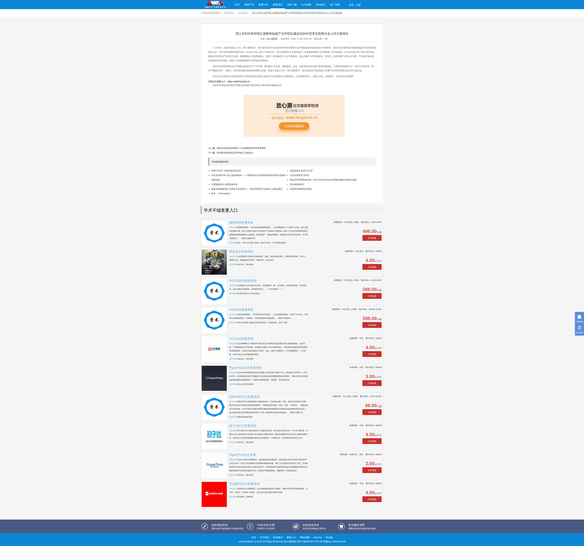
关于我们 (264, 537)
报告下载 (292, 4)
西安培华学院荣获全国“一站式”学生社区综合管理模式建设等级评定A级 (323, 179)
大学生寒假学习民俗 (299, 175)
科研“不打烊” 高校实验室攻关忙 (226, 170)
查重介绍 (263, 4)
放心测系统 (272, 38)
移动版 (329, 537)
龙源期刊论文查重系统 (244, 483)
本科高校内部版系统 (243, 280)
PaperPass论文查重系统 (245, 367)
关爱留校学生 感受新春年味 (224, 184)
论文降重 (306, 4)
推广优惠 (335, 4)
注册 (358, 5)
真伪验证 (320, 4)
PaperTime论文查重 (242, 454)
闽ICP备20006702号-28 (310, 541)
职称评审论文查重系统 (244, 396)
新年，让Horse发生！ (221, 193)
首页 (237, 4)
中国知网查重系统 (210, 13)
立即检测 (372, 237)
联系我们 (278, 537)
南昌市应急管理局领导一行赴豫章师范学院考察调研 (241, 147)
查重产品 (249, 4)
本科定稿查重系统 (241, 309)
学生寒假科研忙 (297, 184)
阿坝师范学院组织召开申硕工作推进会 (235, 152)
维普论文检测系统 (241, 251)
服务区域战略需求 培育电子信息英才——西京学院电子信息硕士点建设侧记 (246, 188)
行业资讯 (243, 13)
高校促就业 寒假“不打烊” (301, 170)
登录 (351, 5)
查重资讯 (278, 4)
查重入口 (291, 537)
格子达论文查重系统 (243, 425)
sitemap (317, 537)
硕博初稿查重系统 (241, 222)
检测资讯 (229, 13)
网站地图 (305, 537)
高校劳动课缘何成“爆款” (301, 188)
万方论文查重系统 (241, 338)
